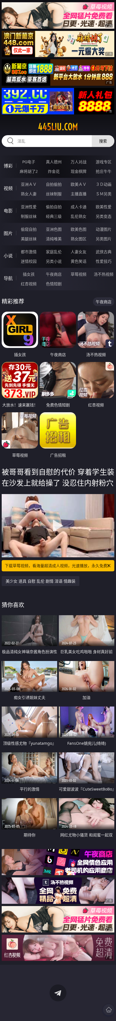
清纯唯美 (54, 238)
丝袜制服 (54, 193)
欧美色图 (78, 229)
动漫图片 (103, 229)
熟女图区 (78, 238)
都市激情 (29, 251)
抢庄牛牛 (103, 171)
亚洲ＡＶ (29, 184)
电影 (8, 211)
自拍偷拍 (54, 184)
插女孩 (29, 274)
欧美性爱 (103, 206)
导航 (8, 278)
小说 (8, 256)
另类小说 (54, 261)
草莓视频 (78, 274)
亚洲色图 (54, 229)
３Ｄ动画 (103, 184)
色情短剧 (54, 283)
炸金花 (54, 171)
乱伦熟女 (78, 216)
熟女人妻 (29, 193)
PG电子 (28, 161)
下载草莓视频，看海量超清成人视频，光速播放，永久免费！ (58, 565)
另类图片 (103, 238)
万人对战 (78, 161)
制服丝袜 (29, 216)
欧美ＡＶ (78, 184)
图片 (8, 233)
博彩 (8, 166)
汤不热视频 (103, 274)
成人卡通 (78, 206)
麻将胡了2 (29, 171)
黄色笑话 (78, 261)
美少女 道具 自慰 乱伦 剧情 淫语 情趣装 (40, 581)
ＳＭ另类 (103, 193)
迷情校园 (29, 261)
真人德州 (54, 161)
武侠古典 (103, 251)
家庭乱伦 (54, 251)
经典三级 (54, 216)
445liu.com (58, 126)
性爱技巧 (103, 261)
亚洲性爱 (29, 206)
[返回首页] (108, 1009)
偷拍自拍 (54, 206)
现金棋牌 (78, 171)
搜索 (103, 141)
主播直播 (78, 193)
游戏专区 (103, 161)
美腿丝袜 (29, 238)
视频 (8, 188)
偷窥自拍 (29, 229)
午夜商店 (54, 274)
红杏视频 (29, 283)
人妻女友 (78, 251)
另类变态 (103, 216)
